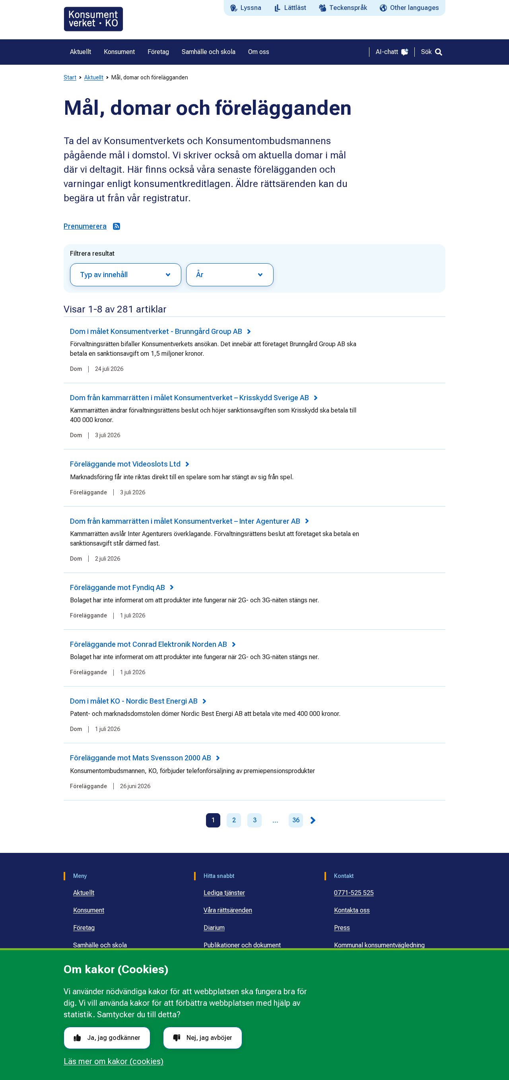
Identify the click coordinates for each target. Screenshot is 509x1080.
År (200, 274)
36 (295, 820)
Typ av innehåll (104, 274)
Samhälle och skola (100, 945)
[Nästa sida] (313, 820)
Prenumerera (85, 226)
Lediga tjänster (224, 893)
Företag (84, 928)
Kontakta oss (352, 910)
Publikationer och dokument (242, 945)
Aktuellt (93, 77)
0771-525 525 (354, 893)
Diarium (214, 928)
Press (342, 928)
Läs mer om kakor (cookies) (113, 1061)
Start (70, 77)
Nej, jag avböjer (209, 1037)
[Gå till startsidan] (93, 19)
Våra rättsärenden (228, 910)
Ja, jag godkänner (113, 1037)
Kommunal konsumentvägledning (379, 945)
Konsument (88, 910)
